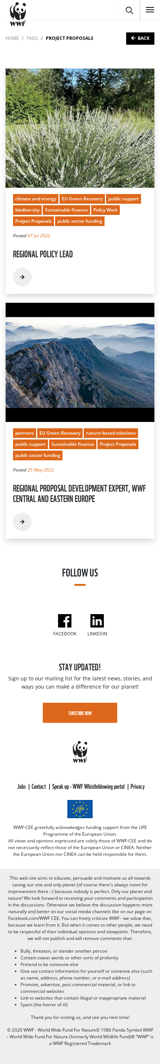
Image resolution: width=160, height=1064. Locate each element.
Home (12, 38)
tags (32, 38)
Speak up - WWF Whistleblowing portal (89, 786)
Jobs (22, 786)
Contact (39, 786)
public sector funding (79, 221)
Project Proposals (33, 221)
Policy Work (105, 210)
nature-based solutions (111, 433)
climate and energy (35, 199)
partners (24, 433)
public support (123, 199)
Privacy (138, 786)
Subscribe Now (80, 713)
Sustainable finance (66, 210)
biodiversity (27, 210)
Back (144, 38)
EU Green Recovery (82, 199)
